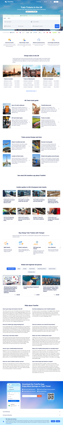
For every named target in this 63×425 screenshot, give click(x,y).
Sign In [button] (56, 1)
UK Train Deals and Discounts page (17, 357)
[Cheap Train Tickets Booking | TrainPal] (9, 1)
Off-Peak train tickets (37, 249)
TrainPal (50, 312)
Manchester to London (52, 369)
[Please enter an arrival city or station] (45, 22)
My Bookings (39, 1)
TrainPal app (46, 317)
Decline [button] (53, 421)
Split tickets (7, 248)
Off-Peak (15, 59)
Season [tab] (20, 18)
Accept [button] (58, 421)
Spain (54, 159)
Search (57, 26)
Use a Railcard (52, 248)
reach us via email (26, 368)
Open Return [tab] (14, 18)
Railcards (53, 252)
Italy (52, 159)
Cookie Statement (8, 423)
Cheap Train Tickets (17, 322)
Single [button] (5, 18)
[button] (45, 2)
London (44, 364)
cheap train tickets (21, 313)
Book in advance (23, 248)
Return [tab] (9, 18)
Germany (57, 159)
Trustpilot (4, 178)
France (43, 160)
